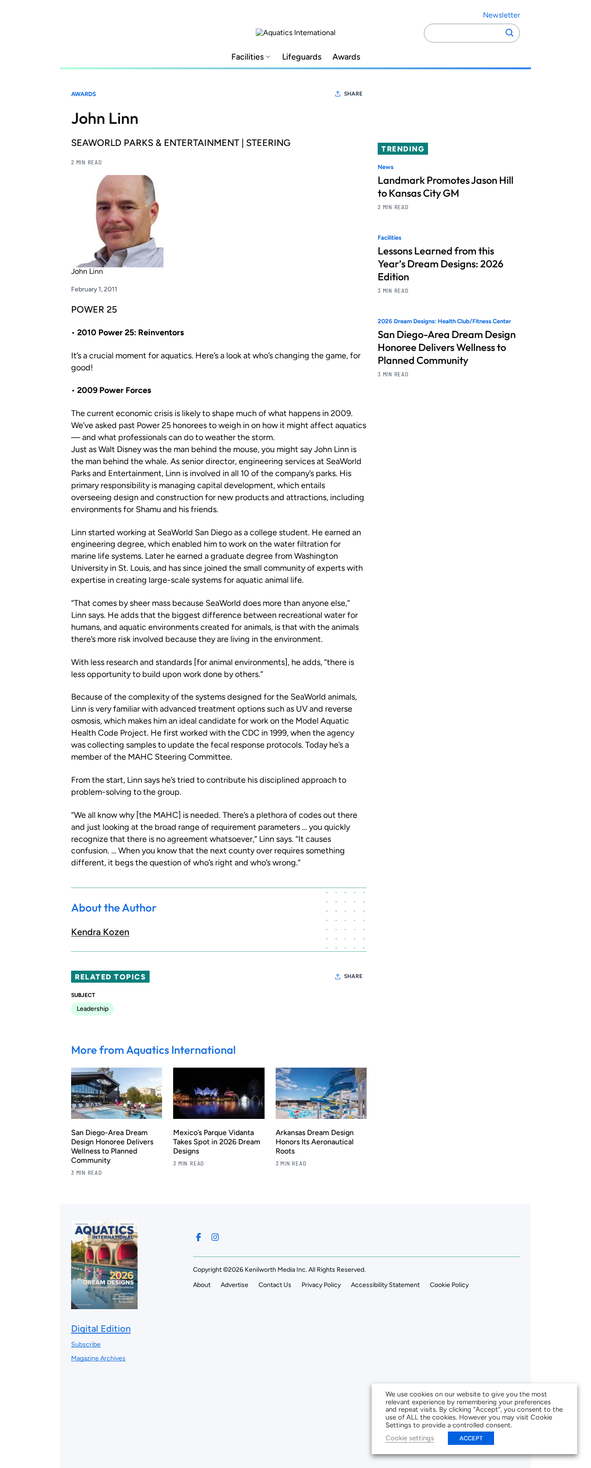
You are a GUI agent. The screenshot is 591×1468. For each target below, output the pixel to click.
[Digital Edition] (104, 1304)
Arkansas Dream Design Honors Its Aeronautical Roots (315, 1141)
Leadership (93, 1009)
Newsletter (501, 15)
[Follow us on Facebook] (198, 1237)
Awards (346, 57)
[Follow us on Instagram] (215, 1237)
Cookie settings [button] (410, 1438)
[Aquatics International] (296, 33)
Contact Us (275, 1285)
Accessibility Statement (385, 1285)
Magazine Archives (98, 1358)
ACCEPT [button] (470, 1438)
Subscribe (86, 1344)
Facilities (247, 57)
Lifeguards (301, 57)
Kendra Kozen (100, 931)
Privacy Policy (321, 1285)
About (202, 1285)
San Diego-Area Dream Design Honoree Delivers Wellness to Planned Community (112, 1146)
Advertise (234, 1285)
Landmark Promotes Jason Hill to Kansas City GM (445, 186)
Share (353, 94)
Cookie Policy (449, 1285)
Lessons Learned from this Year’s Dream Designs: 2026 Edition (440, 264)
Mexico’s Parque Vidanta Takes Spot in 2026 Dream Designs (216, 1141)
